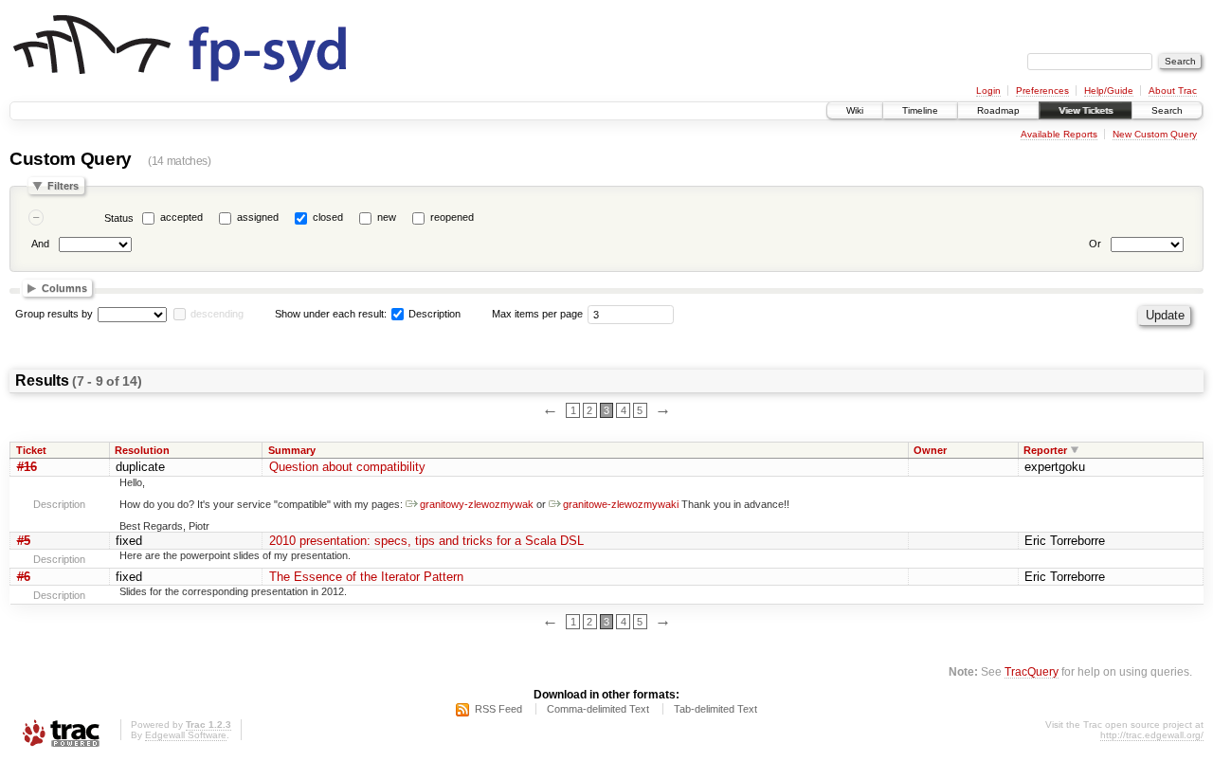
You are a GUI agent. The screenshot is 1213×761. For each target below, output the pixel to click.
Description (433, 313)
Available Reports (1059, 134)
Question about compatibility (347, 467)
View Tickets (1086, 110)
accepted (181, 217)
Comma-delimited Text (598, 709)
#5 (23, 541)
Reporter (1045, 450)
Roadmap (998, 110)
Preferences (1042, 90)
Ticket (31, 450)
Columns (64, 288)
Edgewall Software (185, 735)
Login (988, 90)
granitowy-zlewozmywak (477, 504)
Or (1095, 243)
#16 (27, 467)
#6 (23, 577)
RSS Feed (498, 709)
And (40, 243)
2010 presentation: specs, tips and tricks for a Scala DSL (426, 541)
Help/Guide (1108, 90)
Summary (292, 450)
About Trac (1173, 90)
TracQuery (1032, 671)
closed (328, 217)
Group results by (54, 313)
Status (119, 218)
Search (1167, 110)
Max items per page (537, 313)
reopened (452, 217)
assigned (258, 217)
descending (217, 313)
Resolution (142, 450)
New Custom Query (1155, 134)
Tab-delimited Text (715, 709)
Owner (930, 450)
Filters (63, 185)
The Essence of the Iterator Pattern (366, 577)
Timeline (920, 110)
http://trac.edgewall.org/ (1152, 735)
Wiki (854, 110)
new (386, 217)
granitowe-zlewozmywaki (621, 504)
